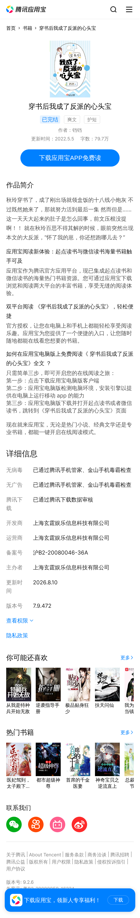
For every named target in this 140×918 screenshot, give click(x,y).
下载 (118, 899)
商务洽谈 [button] (97, 854)
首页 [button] (11, 28)
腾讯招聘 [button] (119, 854)
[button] (26, 9)
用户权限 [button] (61, 862)
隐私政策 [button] (17, 635)
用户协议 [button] (15, 869)
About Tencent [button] (45, 854)
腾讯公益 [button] (15, 862)
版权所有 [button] (38, 862)
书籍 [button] (27, 28)
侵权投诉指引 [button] (111, 862)
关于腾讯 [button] (15, 854)
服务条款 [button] (74, 854)
